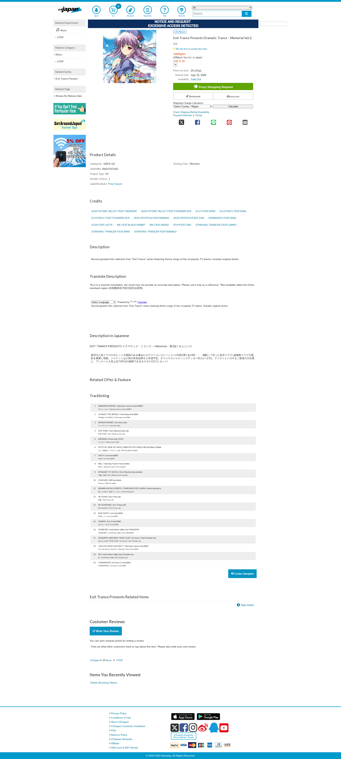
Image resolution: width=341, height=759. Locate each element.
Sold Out (196, 79)
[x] (174, 728)
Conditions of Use (121, 717)
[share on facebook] (197, 121)
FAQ (113, 730)
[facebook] (184, 728)
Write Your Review (107, 631)
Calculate (233, 106)
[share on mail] (245, 121)
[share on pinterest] (229, 121)
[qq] (214, 728)
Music (109, 660)
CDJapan (94, 660)
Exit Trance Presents (67, 78)
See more (247, 605)
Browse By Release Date (69, 96)
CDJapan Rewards (121, 739)
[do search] (246, 14)
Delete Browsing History (103, 682)
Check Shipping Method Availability (191, 112)
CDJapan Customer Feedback (128, 726)
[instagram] (193, 728)
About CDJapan (120, 721)
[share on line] (213, 121)
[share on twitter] (181, 121)
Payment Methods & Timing (187, 115)
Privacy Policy (118, 713)
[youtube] (224, 728)
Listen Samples (244, 573)
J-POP (119, 660)
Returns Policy (119, 734)
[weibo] (203, 728)
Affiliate (115, 743)
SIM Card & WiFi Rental (124, 747)
